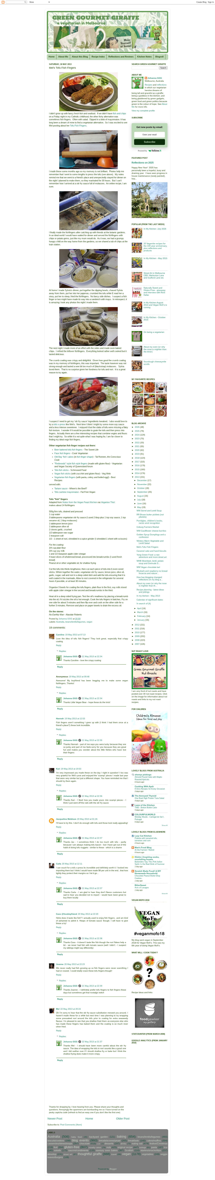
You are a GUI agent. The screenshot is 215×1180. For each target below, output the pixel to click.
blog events (80, 1140)
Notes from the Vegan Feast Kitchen (79, 502)
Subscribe (149, 142)
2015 (137, 469)
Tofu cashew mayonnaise (66, 492)
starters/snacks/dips (151, 1150)
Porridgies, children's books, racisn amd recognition (150, 522)
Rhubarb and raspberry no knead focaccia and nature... (152, 572)
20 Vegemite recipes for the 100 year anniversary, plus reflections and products (155, 247)
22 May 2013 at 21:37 (92, 1042)
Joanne (59, 964)
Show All (164, 825)
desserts (109, 1143)
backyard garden (98, 1136)
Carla (58, 864)
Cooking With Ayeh (144, 786)
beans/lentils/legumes (75, 622)
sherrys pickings (143, 775)
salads (57, 1150)
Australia (60, 622)
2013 (137, 477)
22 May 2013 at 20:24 (70, 1009)
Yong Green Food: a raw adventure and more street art (152, 556)
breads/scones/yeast (109, 1140)
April (139, 608)
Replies (62, 651)
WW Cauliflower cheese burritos (151, 531)
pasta (154, 1147)
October (141, 488)
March (140, 612)
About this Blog (80, 56)
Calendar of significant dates (150, 600)
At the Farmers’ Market (144, 850)
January (141, 620)
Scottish (129, 1150)
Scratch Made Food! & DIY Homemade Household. (148, 872)
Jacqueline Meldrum (66, 819)
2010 (137, 632)
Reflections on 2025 (143, 162)
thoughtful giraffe (90, 1154)
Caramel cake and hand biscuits (151, 551)
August (140, 496)
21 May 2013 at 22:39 (92, 986)
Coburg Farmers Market (148, 527)
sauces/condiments (78, 1150)
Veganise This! (108, 502)
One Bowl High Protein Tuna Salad (149, 798)
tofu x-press (59, 424)
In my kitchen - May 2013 (148, 596)
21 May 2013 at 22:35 (92, 740)
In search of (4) (144, 603)
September (142, 492)
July (139, 500)
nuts (108, 1147)
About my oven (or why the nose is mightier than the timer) (155, 349)
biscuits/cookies (56, 1140)
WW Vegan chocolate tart (148, 567)
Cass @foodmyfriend (66, 914)
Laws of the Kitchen (145, 805)
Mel (58, 1009)
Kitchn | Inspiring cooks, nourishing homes (147, 858)
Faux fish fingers (62, 453)
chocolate (85, 1143)
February (141, 616)
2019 (137, 454)
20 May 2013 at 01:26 (87, 819)
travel (113, 1154)
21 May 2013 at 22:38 (92, 938)
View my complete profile (143, 111)
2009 (137, 636)
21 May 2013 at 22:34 (92, 656)
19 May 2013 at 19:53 (71, 769)
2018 (137, 458)
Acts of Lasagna (142, 887)
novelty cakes (95, 1147)
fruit (55, 1147)
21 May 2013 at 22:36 (92, 796)
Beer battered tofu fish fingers (68, 450)
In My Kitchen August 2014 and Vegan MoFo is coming (155, 305)
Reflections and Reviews (121, 56)
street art (67, 1154)
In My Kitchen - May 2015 (155, 258)
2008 (137, 640)
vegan (89, 622)
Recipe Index (98, 56)
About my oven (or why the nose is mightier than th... (152, 584)
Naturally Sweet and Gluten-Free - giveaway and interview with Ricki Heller (154, 291)
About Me (63, 56)
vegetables (147, 1154)
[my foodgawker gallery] (149, 1027)
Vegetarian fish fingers (64, 477)
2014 (137, 473)
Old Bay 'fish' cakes (63, 457)
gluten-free (71, 1147)
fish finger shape (85, 457)
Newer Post (55, 1118)
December (142, 480)
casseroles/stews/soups (60, 1143)
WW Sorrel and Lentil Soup (149, 511)
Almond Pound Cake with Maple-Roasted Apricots (148, 778)
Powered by (142, 151)
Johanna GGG (70, 656)
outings (142, 1147)
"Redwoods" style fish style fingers (70, 463)
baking (121, 1136)
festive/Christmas (158, 1143)
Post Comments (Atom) (71, 1125)
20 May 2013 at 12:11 (72, 864)
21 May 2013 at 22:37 (92, 838)
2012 (137, 625)
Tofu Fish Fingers (78, 125)
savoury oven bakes (106, 1150)
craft (98, 1144)
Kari (58, 769)
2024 (137, 435)
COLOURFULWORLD (145, 814)
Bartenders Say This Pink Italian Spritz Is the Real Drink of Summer (149, 863)
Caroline (60, 635)
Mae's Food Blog (143, 847)
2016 (137, 465)
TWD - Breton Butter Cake (146, 807)
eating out (137, 1143)
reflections (161, 85)
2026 (137, 427)
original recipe (125, 1147)
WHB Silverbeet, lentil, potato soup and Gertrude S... (150, 562)
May (139, 507)
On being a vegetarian (154, 332)
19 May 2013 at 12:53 (75, 718)
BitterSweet (140, 885)
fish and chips (119, 113)
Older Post (122, 1118)
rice (165, 1147)
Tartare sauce (60, 488)
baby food (76, 1137)
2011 (137, 628)
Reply (58, 645)
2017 (137, 462)
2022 (137, 442)
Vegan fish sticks (62, 473)
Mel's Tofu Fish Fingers (147, 547)
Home (52, 56)
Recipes (148, 85)
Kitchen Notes (144, 56)
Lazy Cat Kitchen (143, 836)
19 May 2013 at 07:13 (75, 635)
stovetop (52, 1154)
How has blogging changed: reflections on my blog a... (150, 578)
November (142, 484)
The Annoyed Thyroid (145, 796)
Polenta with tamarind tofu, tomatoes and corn (146, 839)
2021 (137, 446)
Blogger (113, 1169)
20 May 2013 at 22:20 (88, 914)
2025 (137, 431)
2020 (137, 450)
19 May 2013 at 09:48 (79, 677)
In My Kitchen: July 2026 (155, 229)
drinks (123, 1144)
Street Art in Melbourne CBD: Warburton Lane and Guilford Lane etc (154, 275)
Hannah (60, 718)
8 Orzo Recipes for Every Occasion (150, 789)
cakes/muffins (154, 1140)
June (139, 503)
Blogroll (159, 56)
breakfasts (133, 1140)
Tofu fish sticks (61, 470)
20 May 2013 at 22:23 (74, 964)
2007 (137, 644)
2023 (137, 439)
